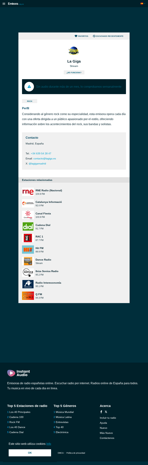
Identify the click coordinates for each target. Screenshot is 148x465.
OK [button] (30, 452)
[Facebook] (101, 412)
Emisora (16, 3)
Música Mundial (65, 412)
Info (48, 443)
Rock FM (14, 422)
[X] (106, 412)
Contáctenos (107, 438)
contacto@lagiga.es (44, 158)
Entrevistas (62, 422)
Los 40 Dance (17, 427)
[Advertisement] (74, 20)
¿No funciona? (74, 73)
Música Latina (64, 417)
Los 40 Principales (19, 412)
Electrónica (62, 432)
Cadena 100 (16, 417)
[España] (143, 3)
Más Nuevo (106, 432)
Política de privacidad (75, 453)
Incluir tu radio (108, 417)
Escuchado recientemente (109, 36)
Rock (29, 101)
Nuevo (103, 427)
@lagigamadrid (37, 163)
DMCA (60, 453)
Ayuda (103, 422)
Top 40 (60, 427)
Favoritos (83, 36)
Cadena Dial (16, 432)
